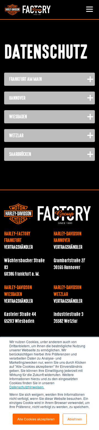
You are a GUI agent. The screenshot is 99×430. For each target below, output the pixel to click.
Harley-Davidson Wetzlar (67, 291)
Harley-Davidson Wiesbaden (18, 291)
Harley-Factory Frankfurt (17, 237)
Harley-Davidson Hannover (67, 237)
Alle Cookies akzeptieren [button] (36, 419)
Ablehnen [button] (74, 419)
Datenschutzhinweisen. (26, 387)
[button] (89, 9)
